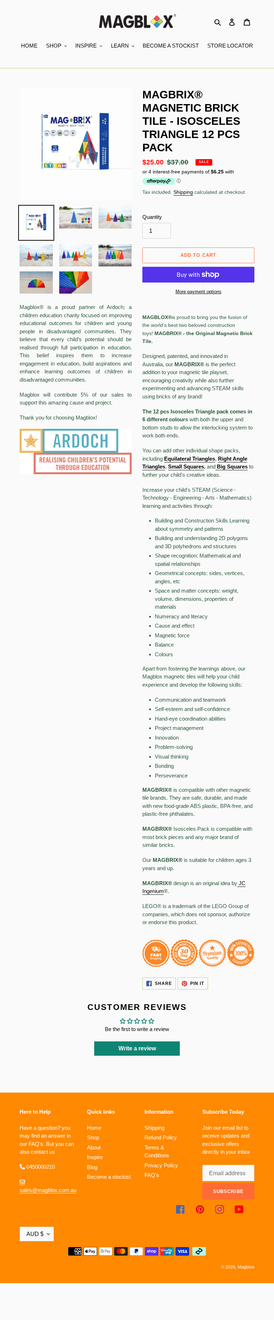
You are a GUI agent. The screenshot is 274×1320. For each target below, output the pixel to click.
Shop (93, 1137)
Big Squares (232, 466)
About (94, 1147)
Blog (92, 1167)
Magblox (246, 1267)
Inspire (95, 1157)
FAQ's (151, 1175)
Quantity (152, 217)
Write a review (137, 1048)
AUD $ (35, 1234)
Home (94, 1128)
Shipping (183, 192)
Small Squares (186, 466)
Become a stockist (109, 1177)
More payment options (199, 291)
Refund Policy (160, 1137)
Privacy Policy (161, 1165)
